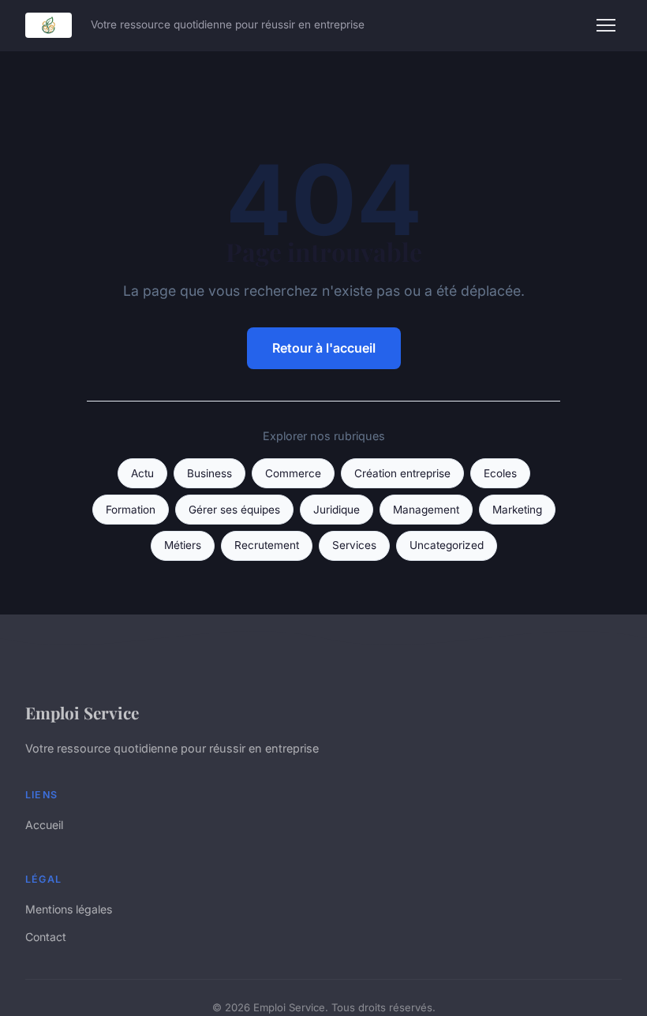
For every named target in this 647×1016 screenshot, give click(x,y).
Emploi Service (82, 712)
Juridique (336, 509)
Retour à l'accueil (324, 348)
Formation (130, 509)
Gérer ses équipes (234, 509)
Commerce (293, 473)
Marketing (517, 509)
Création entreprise (402, 473)
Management (426, 509)
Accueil (44, 824)
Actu (142, 473)
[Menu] (606, 25)
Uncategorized (447, 545)
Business (209, 473)
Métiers (182, 545)
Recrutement (266, 545)
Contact (45, 936)
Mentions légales (68, 909)
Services (354, 545)
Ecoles (500, 473)
